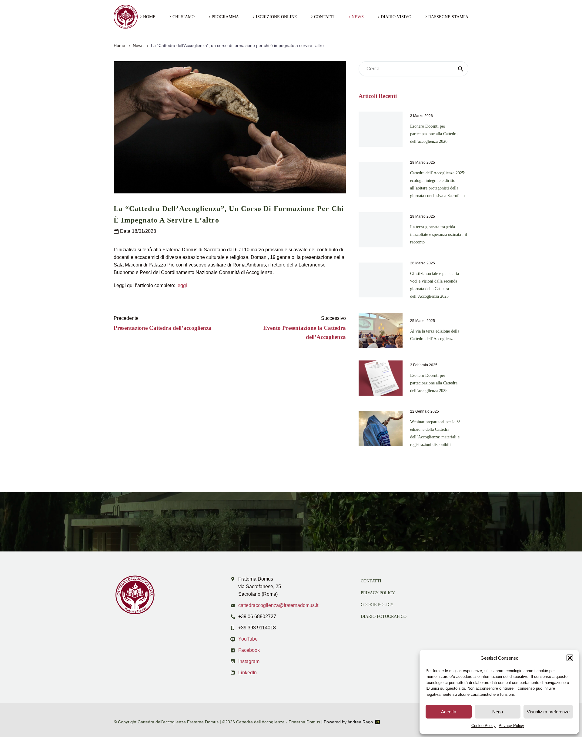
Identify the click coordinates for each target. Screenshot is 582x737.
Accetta (448, 711)
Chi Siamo (183, 17)
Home (149, 17)
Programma (225, 17)
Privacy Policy (511, 725)
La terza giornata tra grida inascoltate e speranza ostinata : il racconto (438, 234)
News (358, 17)
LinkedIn (247, 672)
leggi (181, 285)
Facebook (249, 650)
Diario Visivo (396, 17)
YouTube (248, 639)
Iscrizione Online (276, 17)
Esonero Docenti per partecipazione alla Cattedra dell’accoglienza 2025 (433, 383)
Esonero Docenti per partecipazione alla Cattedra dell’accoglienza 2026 (433, 134)
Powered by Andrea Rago (348, 722)
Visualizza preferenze (548, 711)
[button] (570, 658)
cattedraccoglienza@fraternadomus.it (278, 605)
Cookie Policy (483, 725)
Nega (497, 711)
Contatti (324, 17)
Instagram (248, 661)
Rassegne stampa (448, 17)
